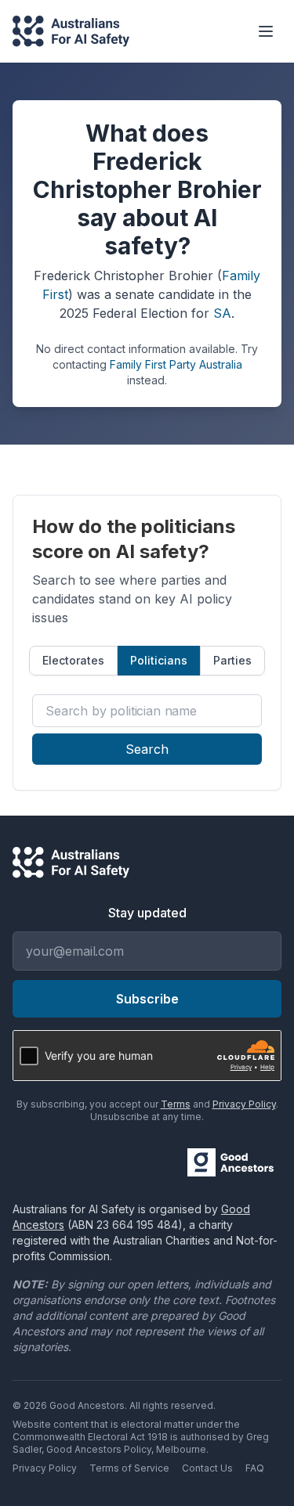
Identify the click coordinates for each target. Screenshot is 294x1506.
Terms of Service (129, 1468)
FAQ (254, 1468)
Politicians (158, 660)
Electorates (73, 660)
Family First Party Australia (176, 364)
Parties (232, 660)
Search (147, 749)
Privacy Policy (244, 1104)
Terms (176, 1104)
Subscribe (147, 999)
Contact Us (207, 1468)
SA (222, 313)
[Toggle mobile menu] (265, 31)
